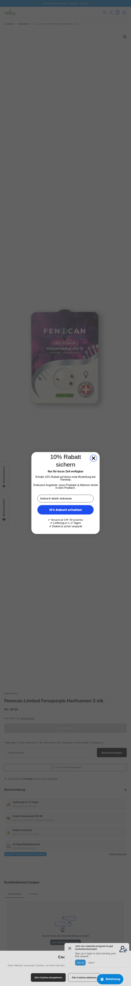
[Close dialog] (93, 458)
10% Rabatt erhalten (65, 510)
